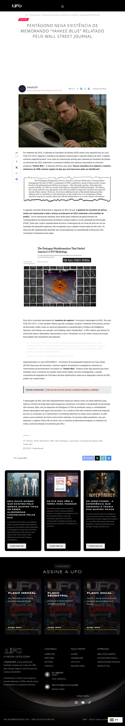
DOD (52, 441)
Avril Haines (44, 441)
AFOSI (36, 441)
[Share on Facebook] (77, 89)
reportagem (74, 441)
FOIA (57, 441)
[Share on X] (81, 89)
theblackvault (37, 448)
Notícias (23, 19)
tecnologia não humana (89, 441)
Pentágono (64, 441)
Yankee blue (28, 444)
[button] (62, 6)
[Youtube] (83, 703)
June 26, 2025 (67, 356)
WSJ (100, 441)
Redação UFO (32, 87)
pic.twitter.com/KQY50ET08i (46, 351)
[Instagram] (76, 703)
